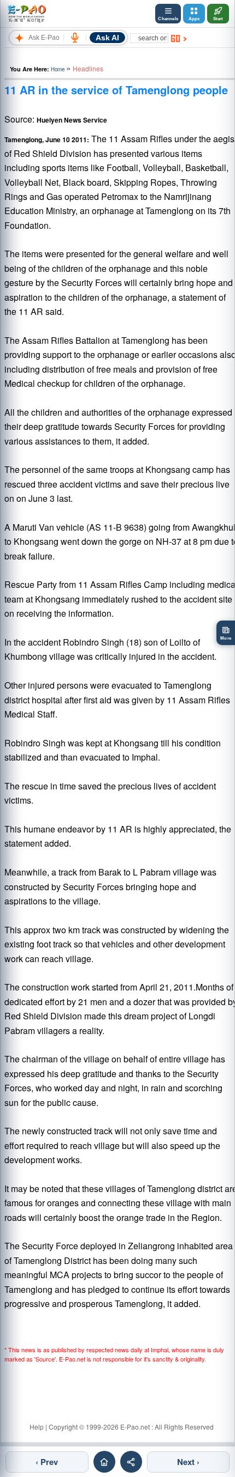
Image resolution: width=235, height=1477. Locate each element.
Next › (188, 1462)
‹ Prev (47, 1462)
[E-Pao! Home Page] (26, 13)
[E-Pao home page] (104, 1462)
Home (57, 69)
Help (37, 1426)
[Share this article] (131, 1462)
